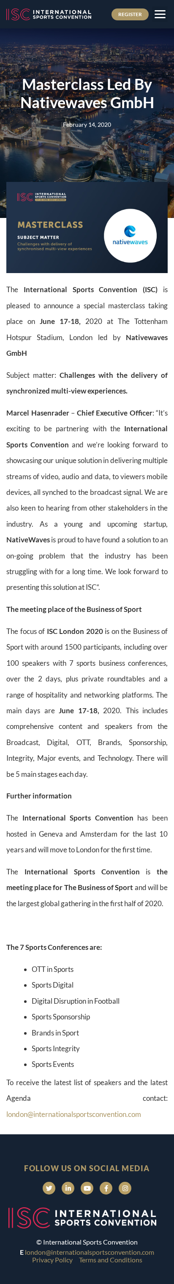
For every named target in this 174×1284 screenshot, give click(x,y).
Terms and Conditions (110, 1260)
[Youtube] (87, 1188)
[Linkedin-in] (68, 1188)
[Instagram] (125, 1188)
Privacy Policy (52, 1260)
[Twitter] (49, 1188)
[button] (160, 14)
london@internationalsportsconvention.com (73, 1114)
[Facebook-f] (106, 1188)
